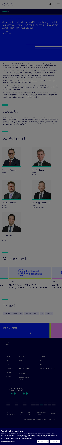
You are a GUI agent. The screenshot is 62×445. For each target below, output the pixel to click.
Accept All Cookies (43, 441)
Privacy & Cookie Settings (8, 441)
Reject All (54, 441)
